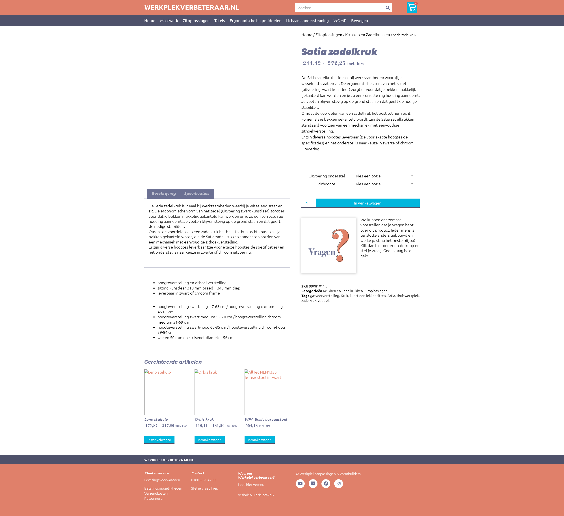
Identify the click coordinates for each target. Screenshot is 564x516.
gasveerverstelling (324, 295)
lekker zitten (376, 295)
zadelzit (324, 300)
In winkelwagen (367, 203)
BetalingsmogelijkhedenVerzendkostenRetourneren (163, 493)
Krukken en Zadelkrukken (367, 34)
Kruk (344, 295)
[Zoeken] (387, 7)
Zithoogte (326, 183)
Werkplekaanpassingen (318, 473)
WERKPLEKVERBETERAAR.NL (191, 7)
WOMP (340, 20)
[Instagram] (338, 483)
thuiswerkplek (408, 295)
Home (149, 20)
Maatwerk (169, 20)
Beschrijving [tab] (164, 193)
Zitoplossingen (196, 20)
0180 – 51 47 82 (203, 479)
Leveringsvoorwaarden (162, 479)
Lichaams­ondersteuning (307, 20)
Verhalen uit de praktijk (256, 494)
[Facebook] (325, 483)
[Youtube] (300, 483)
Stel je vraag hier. (204, 488)
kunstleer (357, 295)
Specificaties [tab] (197, 193)
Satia (391, 295)
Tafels (219, 20)
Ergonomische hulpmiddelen (255, 20)
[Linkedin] (313, 483)
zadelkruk (308, 300)
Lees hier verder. (251, 484)
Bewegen (359, 20)
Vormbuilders (350, 473)
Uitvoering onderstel (327, 175)
